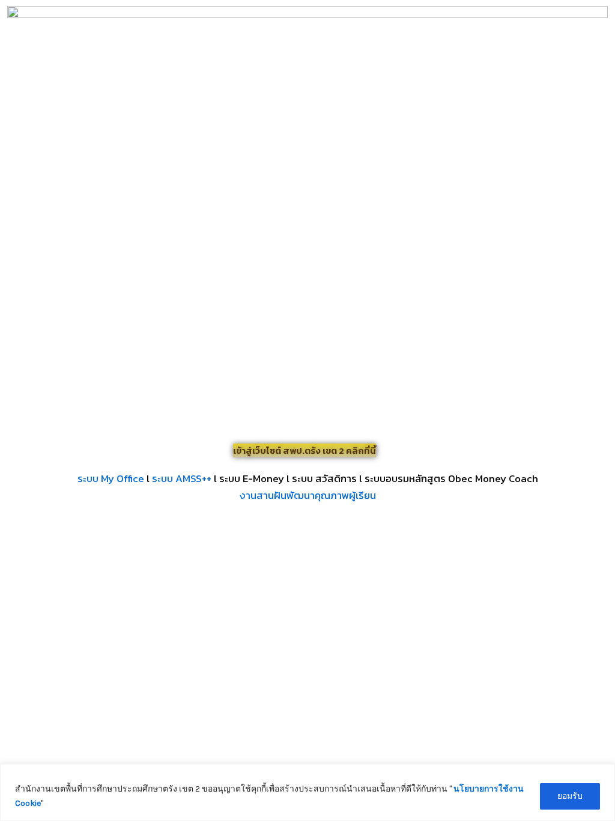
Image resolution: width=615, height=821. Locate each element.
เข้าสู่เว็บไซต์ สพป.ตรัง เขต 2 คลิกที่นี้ (304, 450)
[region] (307, 792)
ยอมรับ (570, 796)
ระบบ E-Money (251, 478)
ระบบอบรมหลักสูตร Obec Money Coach (451, 478)
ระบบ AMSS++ (181, 478)
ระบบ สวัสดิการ (324, 478)
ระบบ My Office (110, 478)
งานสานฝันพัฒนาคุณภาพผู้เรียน (308, 495)
